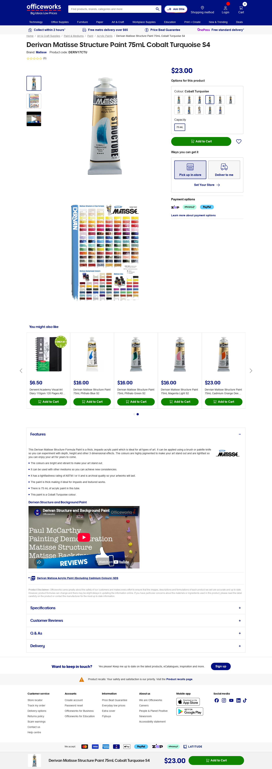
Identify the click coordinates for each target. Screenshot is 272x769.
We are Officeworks (150, 700)
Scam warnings (37, 721)
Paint (90, 35)
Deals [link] (239, 22)
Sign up (220, 666)
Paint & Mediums (74, 35)
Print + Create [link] (192, 22)
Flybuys (106, 716)
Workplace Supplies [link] (144, 22)
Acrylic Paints (105, 35)
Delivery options (37, 710)
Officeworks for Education (80, 716)
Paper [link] (99, 22)
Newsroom (145, 716)
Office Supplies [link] (60, 22)
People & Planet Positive (153, 710)
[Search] (157, 9)
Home (29, 35)
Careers (144, 705)
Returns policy (36, 716)
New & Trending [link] (218, 22)
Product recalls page (179, 679)
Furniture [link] (82, 22)
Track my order (36, 705)
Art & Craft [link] (118, 22)
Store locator (35, 700)
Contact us (34, 726)
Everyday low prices (113, 705)
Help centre (34, 732)
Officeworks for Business (79, 710)
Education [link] (170, 22)
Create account (74, 700)
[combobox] (114, 9)
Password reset (74, 705)
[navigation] (36, 22)
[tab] (136, 434)
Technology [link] (36, 22)
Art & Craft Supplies (48, 35)
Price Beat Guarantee (114, 700)
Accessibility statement (152, 721)
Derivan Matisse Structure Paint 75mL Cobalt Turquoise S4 (150, 35)
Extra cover (108, 710)
